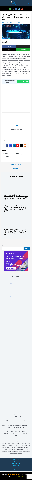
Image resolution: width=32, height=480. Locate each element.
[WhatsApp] (10, 9)
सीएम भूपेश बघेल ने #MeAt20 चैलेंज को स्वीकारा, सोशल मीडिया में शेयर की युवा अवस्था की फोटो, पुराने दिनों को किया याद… (15, 232)
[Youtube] (17, 145)
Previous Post (16, 164)
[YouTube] (22, 9)
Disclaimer (16, 461)
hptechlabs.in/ (7, 140)
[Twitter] (19, 9)
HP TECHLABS (19, 476)
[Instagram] (10, 145)
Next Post (16, 168)
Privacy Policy (16, 465)
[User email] (25, 145)
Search (4, 245)
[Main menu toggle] (28, 3)
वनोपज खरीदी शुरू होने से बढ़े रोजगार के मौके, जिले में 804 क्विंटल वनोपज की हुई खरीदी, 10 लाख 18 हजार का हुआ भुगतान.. (15, 208)
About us (16, 467)
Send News (16, 459)
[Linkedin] (14, 145)
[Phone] (13, 9)
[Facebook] (16, 9)
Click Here (24, 81)
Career (16, 470)
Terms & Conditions (16, 463)
